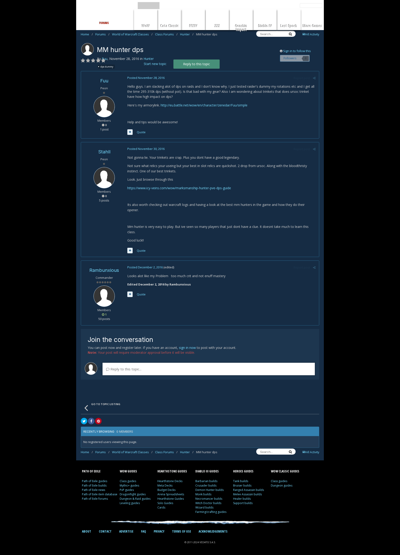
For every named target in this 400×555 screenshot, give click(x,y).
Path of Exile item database (99, 494)
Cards (161, 507)
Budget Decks (166, 490)
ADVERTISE (126, 531)
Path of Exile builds (94, 485)
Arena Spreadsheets (170, 494)
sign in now (187, 347)
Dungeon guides (281, 485)
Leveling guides (130, 503)
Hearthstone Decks (169, 481)
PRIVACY (159, 531)
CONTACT (105, 531)
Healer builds (242, 499)
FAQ (143, 531)
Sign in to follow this (297, 51)
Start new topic (155, 64)
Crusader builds (205, 485)
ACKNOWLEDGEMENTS (213, 531)
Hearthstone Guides (170, 499)
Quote (141, 132)
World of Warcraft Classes (132, 34)
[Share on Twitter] (84, 421)
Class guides (128, 481)
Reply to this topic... (125, 369)
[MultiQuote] (130, 132)
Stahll (104, 152)
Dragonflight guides (133, 494)
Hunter (187, 34)
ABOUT (86, 531)
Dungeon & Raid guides (135, 499)
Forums (102, 34)
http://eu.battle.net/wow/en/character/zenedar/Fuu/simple (204, 105)
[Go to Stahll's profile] (104, 177)
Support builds (243, 503)
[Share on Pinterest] (98, 421)
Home (87, 34)
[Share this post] (314, 78)
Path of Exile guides (94, 481)
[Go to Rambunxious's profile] (104, 296)
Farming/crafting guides (210, 512)
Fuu (104, 81)
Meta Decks (164, 485)
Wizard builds (204, 507)
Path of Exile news (93, 490)
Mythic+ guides (129, 485)
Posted (146, 78)
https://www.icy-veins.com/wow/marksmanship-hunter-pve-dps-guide (179, 188)
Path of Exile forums (95, 499)
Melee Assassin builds (247, 494)
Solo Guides (165, 503)
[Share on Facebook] (91, 421)
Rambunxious (104, 270)
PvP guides (127, 490)
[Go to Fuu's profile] (87, 49)
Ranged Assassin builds (248, 490)
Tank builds (240, 481)
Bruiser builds (242, 485)
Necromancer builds (208, 499)
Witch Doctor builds (208, 503)
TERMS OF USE (181, 531)
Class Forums (166, 34)
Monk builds (203, 494)
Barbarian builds (206, 481)
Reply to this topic (196, 64)
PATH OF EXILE (91, 471)
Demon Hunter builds (209, 490)
